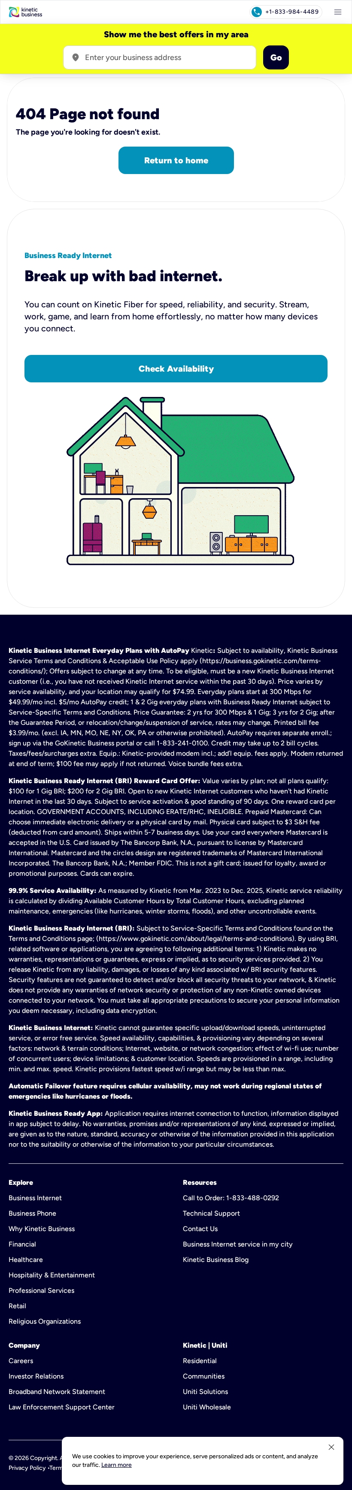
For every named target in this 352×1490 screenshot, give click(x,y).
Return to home (176, 160)
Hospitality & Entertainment (52, 1275)
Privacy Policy (27, 1468)
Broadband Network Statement (57, 1392)
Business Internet (35, 1198)
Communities (204, 1376)
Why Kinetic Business (42, 1229)
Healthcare (26, 1260)
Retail (17, 1306)
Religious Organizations (45, 1321)
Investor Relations (36, 1376)
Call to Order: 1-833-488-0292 (231, 1198)
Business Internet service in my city (238, 1244)
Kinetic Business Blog (216, 1260)
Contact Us (200, 1229)
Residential (200, 1361)
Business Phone (32, 1213)
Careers (21, 1361)
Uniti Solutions (205, 1392)
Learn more (116, 1465)
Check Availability (176, 368)
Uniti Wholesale (207, 1407)
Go (276, 57)
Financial (22, 1244)
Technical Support (211, 1213)
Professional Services (41, 1290)
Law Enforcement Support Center (62, 1407)
